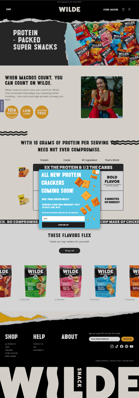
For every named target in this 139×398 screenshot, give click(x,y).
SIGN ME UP (63, 225)
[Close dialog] (97, 172)
